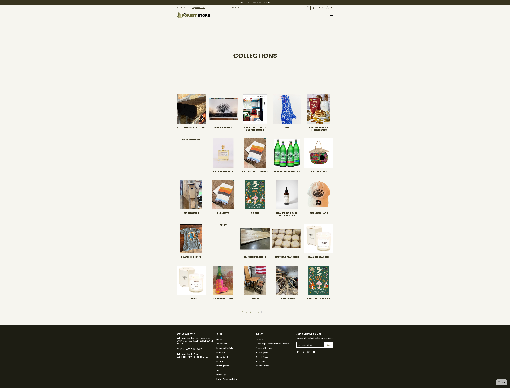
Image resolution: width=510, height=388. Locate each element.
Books (255, 213)
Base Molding (191, 139)
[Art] (286, 109)
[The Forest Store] (193, 14)
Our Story (260, 361)
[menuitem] (271, 7)
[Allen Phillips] (223, 109)
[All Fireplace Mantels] (191, 109)
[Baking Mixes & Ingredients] (318, 109)
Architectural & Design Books (255, 129)
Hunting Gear (222, 365)
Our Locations (262, 365)
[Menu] (331, 14)
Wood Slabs (221, 343)
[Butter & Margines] (286, 238)
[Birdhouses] (191, 194)
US (332, 8)
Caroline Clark (223, 298)
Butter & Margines (286, 257)
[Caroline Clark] (223, 280)
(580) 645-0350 (193, 348)
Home (219, 339)
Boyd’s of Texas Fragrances (287, 214)
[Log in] (327, 7)
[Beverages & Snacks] (286, 153)
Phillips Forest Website (226, 379)
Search (259, 339)
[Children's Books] (318, 280)
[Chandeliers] (286, 280)
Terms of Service (264, 348)
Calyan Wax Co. (319, 257)
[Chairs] (255, 280)
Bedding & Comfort (255, 171)
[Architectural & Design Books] (255, 109)
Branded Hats (319, 213)
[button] (298, 352)
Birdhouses (191, 213)
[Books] (255, 194)
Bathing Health (223, 171)
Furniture (220, 352)
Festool (219, 361)
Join (329, 345)
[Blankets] (223, 194)
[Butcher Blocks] (255, 238)
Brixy (223, 225)
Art (286, 127)
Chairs (255, 298)
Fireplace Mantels (224, 348)
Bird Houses (319, 171)
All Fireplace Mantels (191, 127)
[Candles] (191, 280)
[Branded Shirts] (191, 238)
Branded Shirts (191, 257)
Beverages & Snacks (286, 171)
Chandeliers (287, 298)
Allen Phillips (223, 127)
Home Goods (222, 357)
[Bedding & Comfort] (255, 153)
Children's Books (318, 298)
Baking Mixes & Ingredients (319, 129)
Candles (191, 298)
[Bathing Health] (223, 153)
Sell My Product (263, 357)
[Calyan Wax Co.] (318, 238)
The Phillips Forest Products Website (273, 343)
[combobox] (268, 8)
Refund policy (262, 352)
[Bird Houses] (318, 153)
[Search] (308, 8)
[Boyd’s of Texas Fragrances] (286, 194)
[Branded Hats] (318, 194)
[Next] (266, 312)
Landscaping (222, 374)
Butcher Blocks (255, 257)
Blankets (223, 213)
